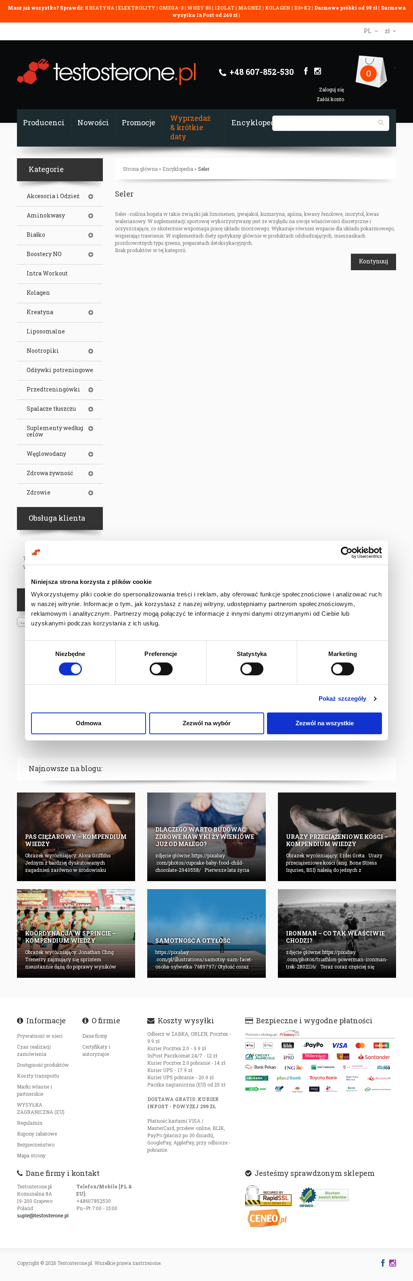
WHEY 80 (199, 7)
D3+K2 (302, 7)
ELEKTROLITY (136, 7)
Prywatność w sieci (40, 1036)
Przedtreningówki (53, 389)
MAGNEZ (250, 7)
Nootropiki (43, 351)
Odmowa (88, 723)
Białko (36, 235)
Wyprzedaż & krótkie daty (190, 127)
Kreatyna (40, 312)
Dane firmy (94, 1036)
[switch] (161, 668)
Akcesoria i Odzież (53, 196)
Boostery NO (44, 254)
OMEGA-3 (172, 7)
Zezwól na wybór (207, 723)
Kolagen (38, 293)
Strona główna (140, 169)
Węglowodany (46, 454)
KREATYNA (100, 7)
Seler (203, 169)
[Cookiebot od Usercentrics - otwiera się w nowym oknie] (346, 552)
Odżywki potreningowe (60, 370)
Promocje (138, 122)
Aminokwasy (46, 215)
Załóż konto (330, 99)
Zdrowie (38, 492)
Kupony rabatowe (37, 1133)
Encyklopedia (257, 122)
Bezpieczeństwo (35, 1144)
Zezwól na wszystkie (325, 723)
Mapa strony (31, 1155)
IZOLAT (225, 7)
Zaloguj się (331, 89)
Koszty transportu (38, 1075)
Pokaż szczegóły (343, 698)
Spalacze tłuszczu (51, 409)
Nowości (93, 122)
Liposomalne (46, 331)
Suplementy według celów (55, 431)
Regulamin (29, 1123)
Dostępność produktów (43, 1065)
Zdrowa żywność (50, 473)
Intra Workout (47, 273)
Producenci (44, 122)
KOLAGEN (278, 7)
